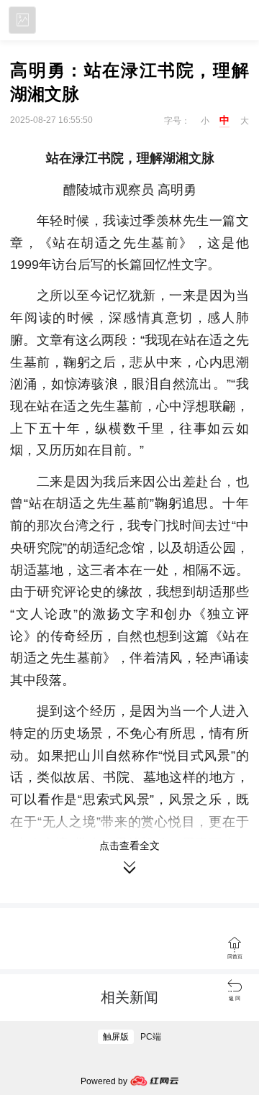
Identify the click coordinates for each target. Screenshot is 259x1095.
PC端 (150, 1036)
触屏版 (116, 1036)
